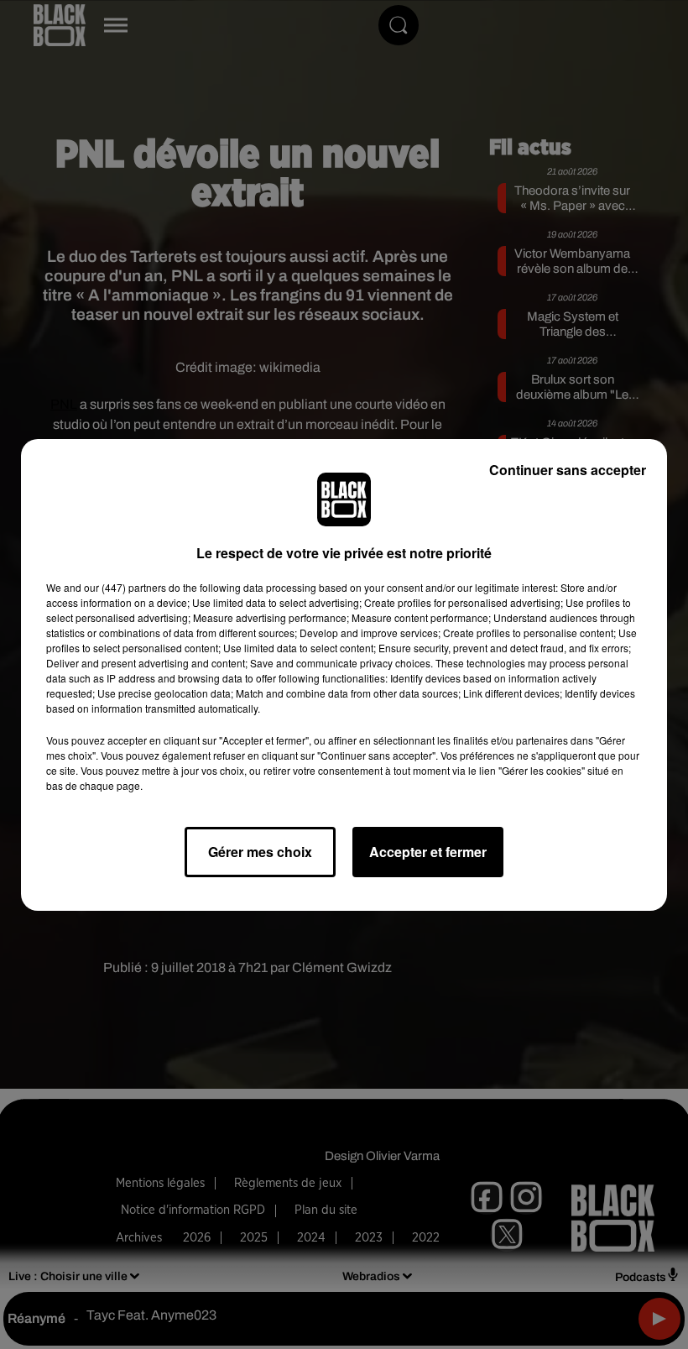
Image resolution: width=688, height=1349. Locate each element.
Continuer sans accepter (567, 469)
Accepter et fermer (428, 851)
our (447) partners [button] (125, 587)
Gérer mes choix (260, 851)
